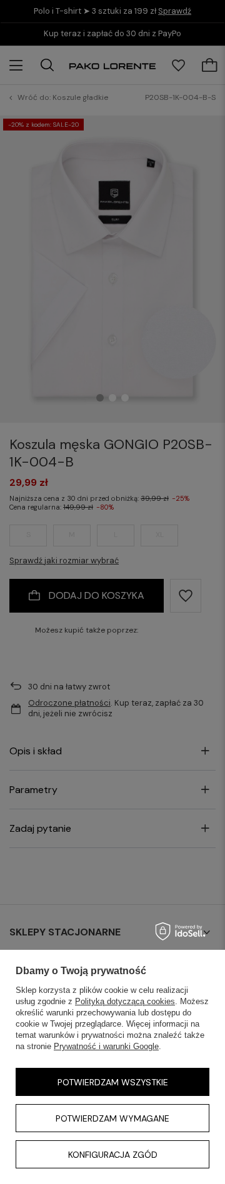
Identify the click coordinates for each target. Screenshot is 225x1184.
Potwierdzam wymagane (112, 1118)
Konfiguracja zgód (113, 1154)
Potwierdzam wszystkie (113, 1082)
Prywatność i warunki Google (106, 1046)
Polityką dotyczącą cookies (125, 1001)
